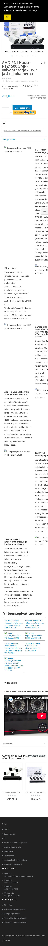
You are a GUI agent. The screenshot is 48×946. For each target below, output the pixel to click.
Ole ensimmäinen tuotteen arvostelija (21, 81)
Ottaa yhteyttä (9, 834)
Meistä (6, 829)
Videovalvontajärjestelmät (14, 909)
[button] (12, 56)
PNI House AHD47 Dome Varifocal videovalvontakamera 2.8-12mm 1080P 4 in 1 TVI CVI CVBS (13, 648)
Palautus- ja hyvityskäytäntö (15, 842)
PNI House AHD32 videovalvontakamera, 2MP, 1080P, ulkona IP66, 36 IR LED (14, 624)
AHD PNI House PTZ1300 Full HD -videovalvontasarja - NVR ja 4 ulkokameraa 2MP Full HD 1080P (35, 792)
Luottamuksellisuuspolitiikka (15, 860)
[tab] (24, 139)
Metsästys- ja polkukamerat (15, 922)
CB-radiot (8, 905)
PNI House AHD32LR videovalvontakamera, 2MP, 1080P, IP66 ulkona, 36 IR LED (34, 624)
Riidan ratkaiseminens (13, 864)
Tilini (5, 838)
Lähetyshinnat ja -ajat (12, 847)
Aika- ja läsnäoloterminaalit (15, 918)
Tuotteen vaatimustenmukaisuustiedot (22, 130)
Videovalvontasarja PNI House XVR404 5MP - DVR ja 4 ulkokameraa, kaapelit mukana (12, 792)
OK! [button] (7, 17)
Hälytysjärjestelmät (12, 913)
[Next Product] (44, 62)
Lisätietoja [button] (32, 10)
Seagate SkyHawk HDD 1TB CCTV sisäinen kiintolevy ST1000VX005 (32, 647)
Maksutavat (8, 851)
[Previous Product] (41, 62)
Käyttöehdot (9, 855)
